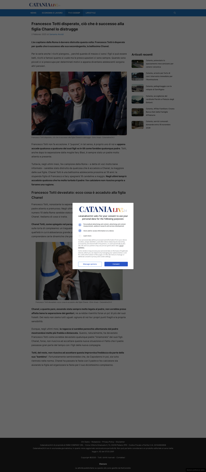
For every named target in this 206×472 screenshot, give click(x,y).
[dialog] (103, 236)
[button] (103, 236)
